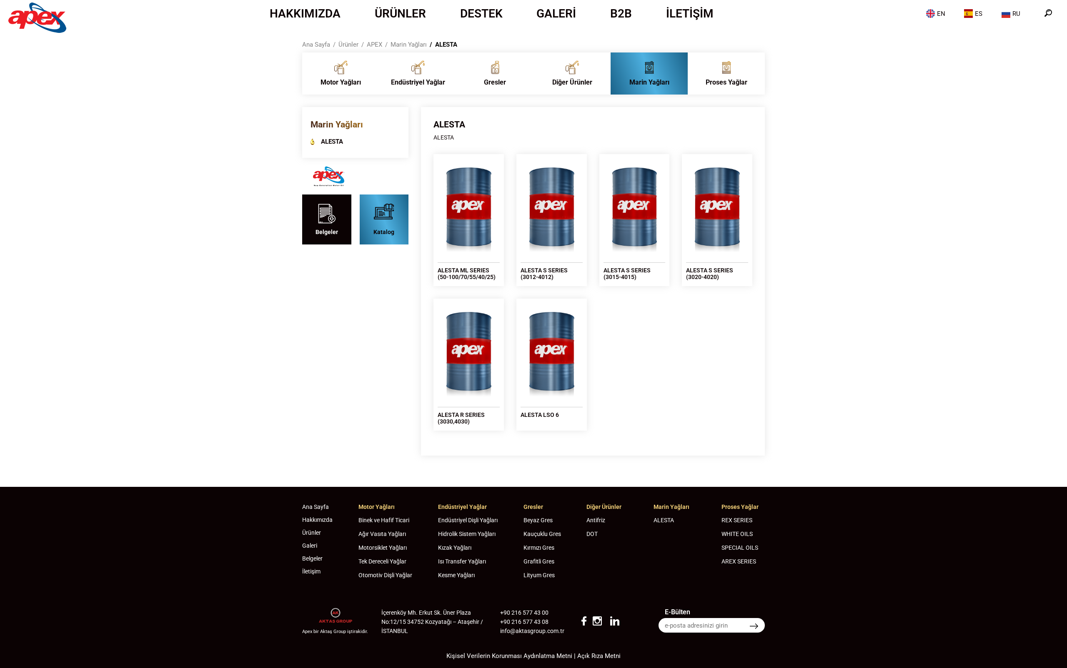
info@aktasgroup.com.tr (532, 631)
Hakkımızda (305, 13)
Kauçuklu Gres (542, 534)
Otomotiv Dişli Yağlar (385, 575)
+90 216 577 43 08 (524, 621)
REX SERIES (736, 520)
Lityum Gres (539, 575)
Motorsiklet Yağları (382, 547)
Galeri (556, 13)
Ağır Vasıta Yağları (382, 534)
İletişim (690, 13)
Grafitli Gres (538, 561)
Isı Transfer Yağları (462, 561)
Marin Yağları (409, 44)
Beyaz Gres (538, 520)
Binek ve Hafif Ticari (383, 520)
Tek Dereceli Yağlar (382, 561)
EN (941, 13)
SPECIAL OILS (739, 547)
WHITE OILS (737, 534)
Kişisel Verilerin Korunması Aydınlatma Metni (509, 656)
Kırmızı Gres (538, 547)
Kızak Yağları (454, 547)
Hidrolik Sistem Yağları (467, 534)
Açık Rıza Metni (599, 656)
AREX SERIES (738, 561)
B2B (621, 13)
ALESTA (446, 44)
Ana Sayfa (316, 44)
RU (1016, 13)
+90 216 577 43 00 (524, 612)
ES (978, 13)
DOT (592, 534)
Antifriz (595, 520)
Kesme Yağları (456, 575)
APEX (374, 44)
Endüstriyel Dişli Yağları (468, 520)
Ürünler (400, 13)
